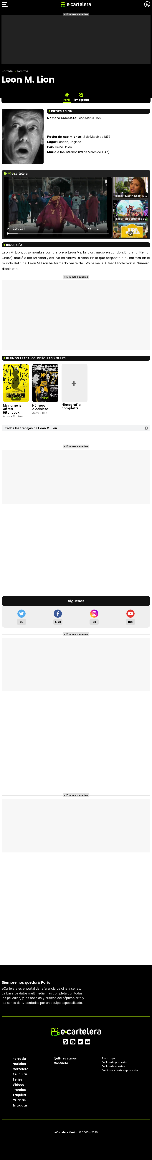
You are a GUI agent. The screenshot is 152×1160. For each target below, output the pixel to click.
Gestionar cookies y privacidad (120, 1070)
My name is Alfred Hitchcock (12, 409)
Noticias (19, 1064)
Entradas (20, 1105)
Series (17, 1079)
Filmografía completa (71, 406)
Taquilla (19, 1095)
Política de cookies (113, 1066)
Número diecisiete (40, 407)
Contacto (61, 1063)
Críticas (19, 1100)
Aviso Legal (108, 1058)
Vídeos (18, 1084)
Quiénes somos (65, 1058)
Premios (19, 1090)
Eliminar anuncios (77, 14)
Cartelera (21, 1069)
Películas (20, 1074)
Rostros (22, 71)
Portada (7, 71)
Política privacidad (115, 1062)
